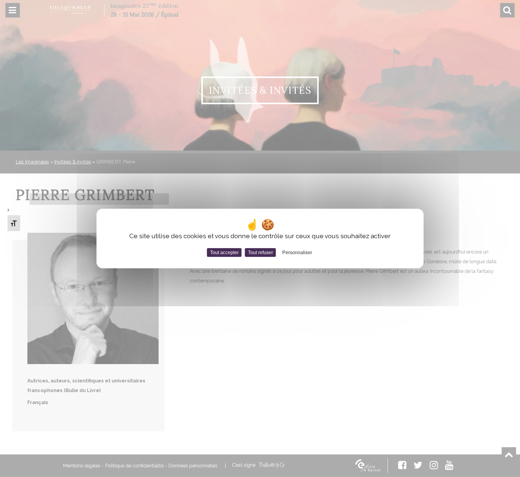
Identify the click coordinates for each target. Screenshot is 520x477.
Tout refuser (260, 252)
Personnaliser (297, 252)
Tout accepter (224, 252)
